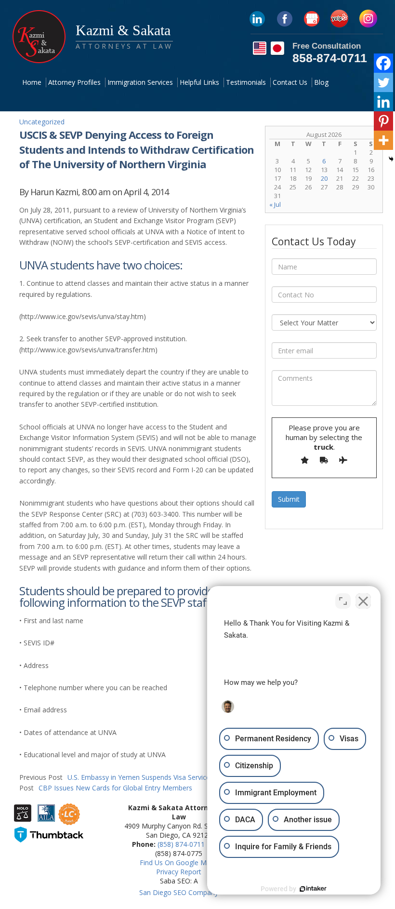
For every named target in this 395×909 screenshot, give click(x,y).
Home (31, 82)
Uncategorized (42, 121)
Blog (321, 82)
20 (324, 178)
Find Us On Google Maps (179, 862)
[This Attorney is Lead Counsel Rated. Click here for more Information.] (69, 820)
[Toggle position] (343, 601)
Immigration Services (140, 82)
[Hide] (391, 159)
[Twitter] (383, 82)
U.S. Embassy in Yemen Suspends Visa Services (116, 777)
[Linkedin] (383, 101)
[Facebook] (383, 63)
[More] (383, 140)
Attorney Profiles (74, 82)
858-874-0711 (329, 58)
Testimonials (246, 82)
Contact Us (290, 82)
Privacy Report (178, 871)
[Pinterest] (383, 121)
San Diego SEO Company (178, 892)
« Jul (275, 204)
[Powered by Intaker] (313, 889)
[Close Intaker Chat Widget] (363, 601)
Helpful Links (199, 82)
